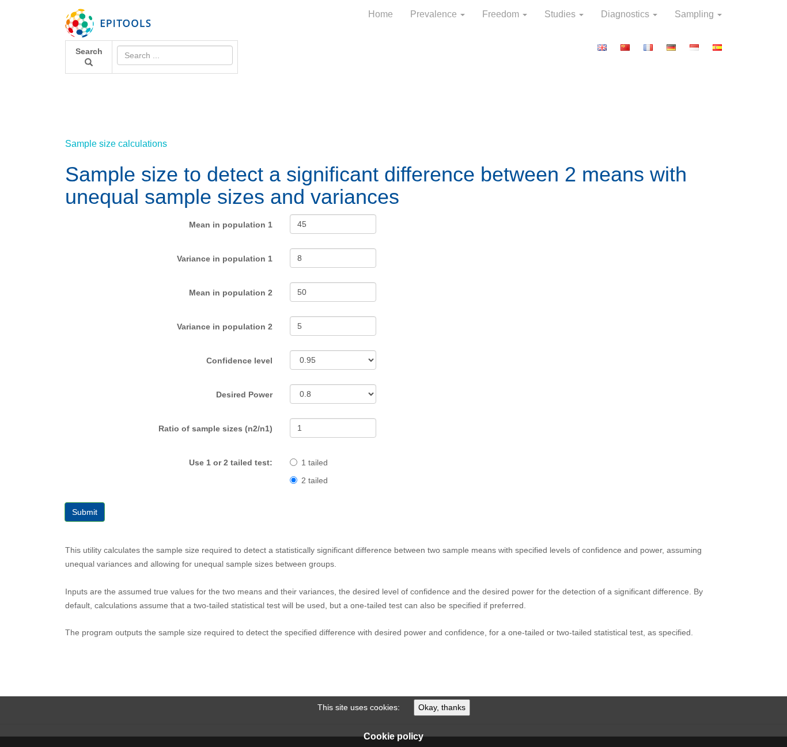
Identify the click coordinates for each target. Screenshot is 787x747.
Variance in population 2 (225, 326)
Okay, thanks (442, 707)
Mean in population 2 (231, 292)
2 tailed (314, 480)
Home (380, 14)
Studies (561, 14)
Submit (84, 512)
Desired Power (244, 394)
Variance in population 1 (225, 258)
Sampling (695, 14)
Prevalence (434, 14)
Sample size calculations (116, 144)
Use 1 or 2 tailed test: (231, 462)
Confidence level (239, 360)
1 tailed (314, 462)
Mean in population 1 (231, 224)
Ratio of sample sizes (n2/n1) (215, 428)
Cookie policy (393, 736)
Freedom (501, 14)
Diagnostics (626, 14)
